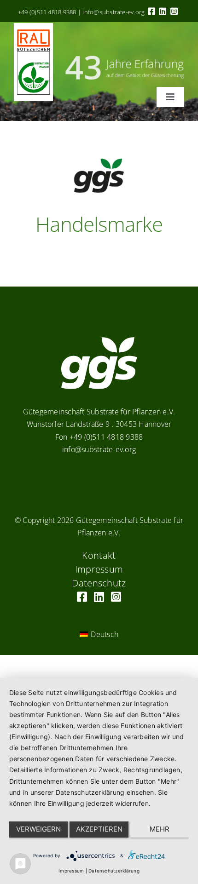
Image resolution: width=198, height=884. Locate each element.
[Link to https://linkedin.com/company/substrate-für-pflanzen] (162, 11)
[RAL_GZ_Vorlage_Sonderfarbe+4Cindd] (33, 27)
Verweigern (38, 829)
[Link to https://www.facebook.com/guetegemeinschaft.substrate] (151, 11)
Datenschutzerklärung (114, 870)
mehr (159, 829)
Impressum (71, 870)
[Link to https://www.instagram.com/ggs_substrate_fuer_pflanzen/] (174, 11)
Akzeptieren (99, 829)
